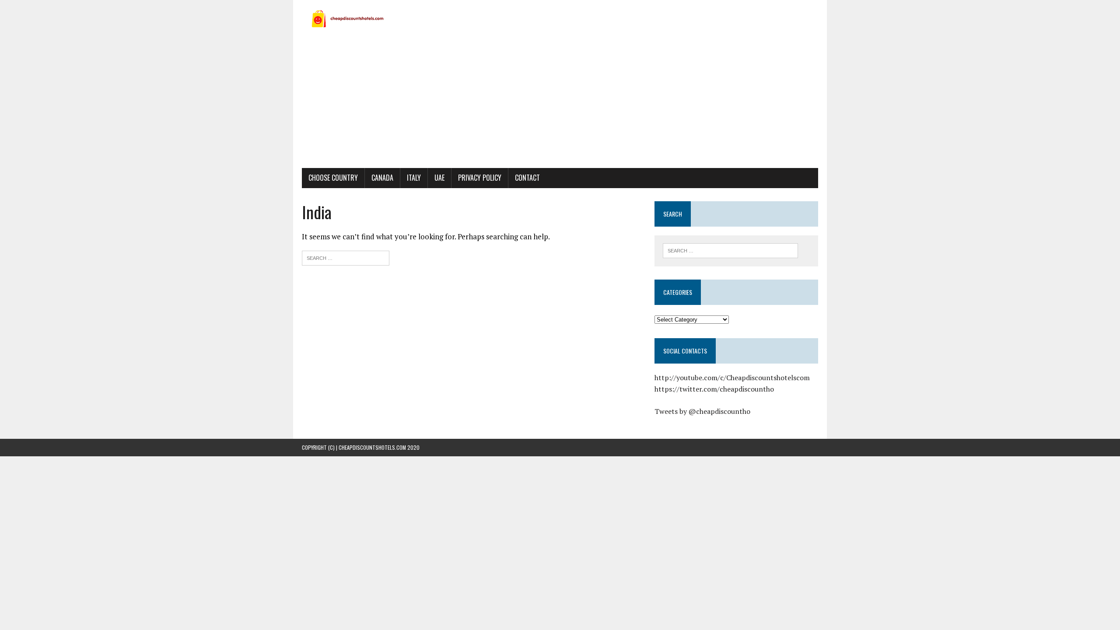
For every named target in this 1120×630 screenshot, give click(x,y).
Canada (382, 177)
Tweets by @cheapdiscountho (702, 411)
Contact (527, 177)
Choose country (333, 177)
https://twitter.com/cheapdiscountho (714, 389)
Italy (414, 177)
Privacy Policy (479, 177)
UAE (439, 177)
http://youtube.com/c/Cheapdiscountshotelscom (732, 377)
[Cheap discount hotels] (560, 18)
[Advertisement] (560, 102)
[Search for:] (345, 257)
